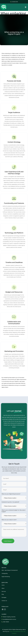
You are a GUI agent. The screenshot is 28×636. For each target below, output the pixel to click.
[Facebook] (3, 609)
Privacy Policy (12, 631)
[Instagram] (5, 609)
